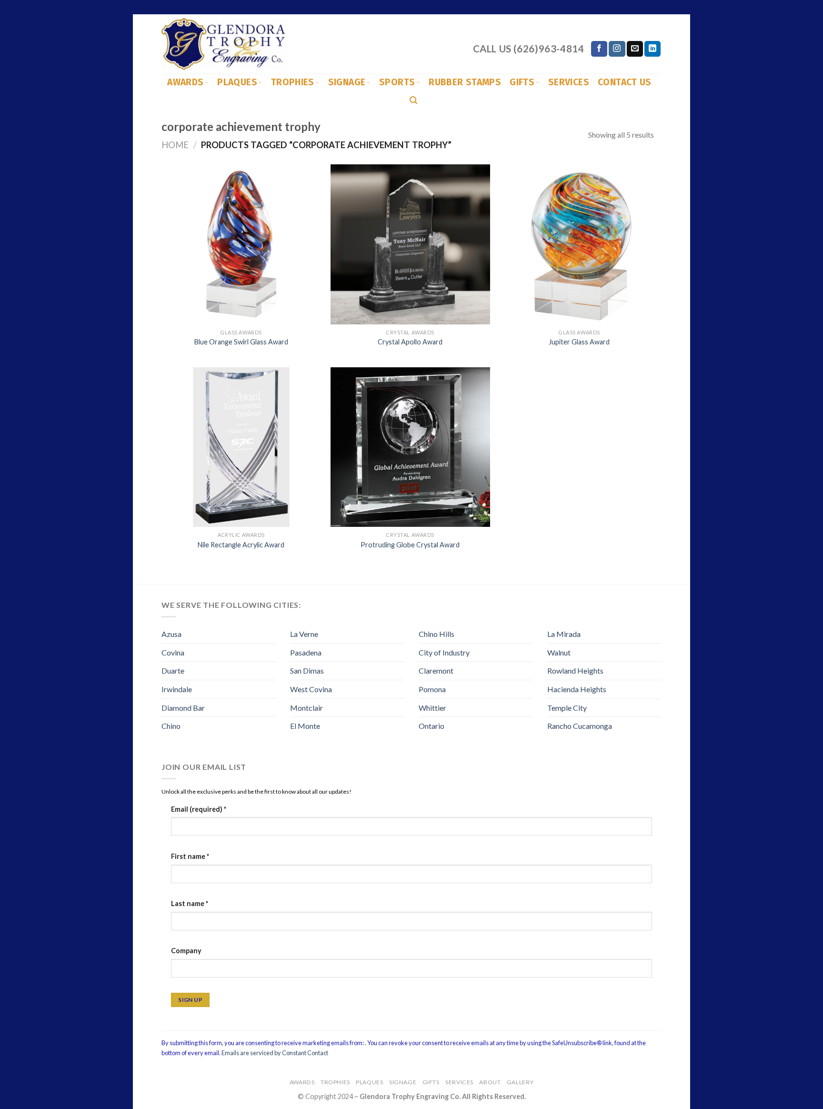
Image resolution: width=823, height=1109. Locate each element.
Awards (185, 82)
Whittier (432, 707)
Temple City (567, 707)
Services (568, 82)
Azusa (171, 633)
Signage (347, 82)
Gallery (520, 1082)
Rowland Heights (575, 670)
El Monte (305, 725)
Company (186, 951)
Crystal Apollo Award (410, 342)
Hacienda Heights (576, 689)
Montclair (306, 707)
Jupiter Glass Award (579, 342)
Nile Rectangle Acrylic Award (241, 545)
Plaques (237, 82)
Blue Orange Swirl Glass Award (241, 342)
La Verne (304, 633)
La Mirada (564, 633)
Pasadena (305, 652)
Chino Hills (436, 633)
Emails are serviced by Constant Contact (274, 1053)
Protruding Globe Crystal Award (410, 545)
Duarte (172, 670)
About (490, 1082)
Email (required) (198, 809)
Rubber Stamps (465, 82)
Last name (189, 903)
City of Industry (444, 652)
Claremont (436, 670)
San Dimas (307, 670)
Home (175, 145)
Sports (397, 82)
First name (190, 856)
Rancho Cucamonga (579, 725)
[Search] (413, 100)
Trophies (292, 82)
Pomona (432, 689)
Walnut (559, 652)
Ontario (431, 725)
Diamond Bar (183, 707)
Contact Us (625, 82)
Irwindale (176, 689)
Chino (171, 725)
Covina (172, 652)
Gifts (522, 82)
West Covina (311, 689)
